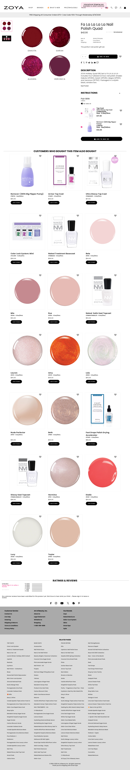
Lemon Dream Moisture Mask (70, 732)
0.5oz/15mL (90, 40)
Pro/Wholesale (70, 7)
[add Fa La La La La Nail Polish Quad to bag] (120, 56)
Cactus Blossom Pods (41, 691)
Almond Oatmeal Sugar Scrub (97, 723)
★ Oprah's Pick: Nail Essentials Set (98, 716)
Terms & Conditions (11, 625)
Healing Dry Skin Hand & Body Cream (72, 707)
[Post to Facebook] (81, 62)
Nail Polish (85, 86)
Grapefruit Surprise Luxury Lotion (71, 742)
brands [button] (40, 7)
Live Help (8, 617)
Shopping (37, 622)
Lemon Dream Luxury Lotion (97, 742)
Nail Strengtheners (94, 643)
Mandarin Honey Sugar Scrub (16, 713)
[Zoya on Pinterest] (79, 603)
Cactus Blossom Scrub (14, 723)
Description (88, 70)
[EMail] (95, 62)
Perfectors (10, 739)
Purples (36, 668)
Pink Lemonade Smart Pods (96, 659)
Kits (62, 646)
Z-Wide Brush (38, 710)
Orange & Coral (93, 697)
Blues (8, 672)
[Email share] (95, 62)
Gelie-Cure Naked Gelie (68, 720)
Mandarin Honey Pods (41, 684)
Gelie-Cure (37, 758)
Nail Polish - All (39, 665)
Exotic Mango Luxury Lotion (69, 739)
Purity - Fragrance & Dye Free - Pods (72, 688)
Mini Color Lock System (14, 678)
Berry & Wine (11, 697)
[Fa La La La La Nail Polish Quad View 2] (6, 38)
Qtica (65, 622)
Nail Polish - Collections (14, 668)
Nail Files (10, 749)
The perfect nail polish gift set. (93, 47)
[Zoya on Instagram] (56, 603)
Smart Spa (67, 625)
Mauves (36, 697)
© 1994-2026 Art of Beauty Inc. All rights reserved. (65, 764)
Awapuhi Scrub (93, 720)
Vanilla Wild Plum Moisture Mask (44, 729)
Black (90, 675)
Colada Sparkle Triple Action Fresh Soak (18, 700)
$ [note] (99, 116)
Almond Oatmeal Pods (14, 681)
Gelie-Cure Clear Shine (68, 726)
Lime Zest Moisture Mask (69, 729)
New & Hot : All (11, 652)
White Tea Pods (93, 684)
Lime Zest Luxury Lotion (95, 739)
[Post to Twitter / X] (84, 62)
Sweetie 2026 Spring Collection (70, 656)
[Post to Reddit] (89, 62)
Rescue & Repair (93, 646)
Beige (62, 697)
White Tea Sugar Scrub (68, 716)
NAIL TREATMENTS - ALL (41, 707)
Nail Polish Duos (39, 649)
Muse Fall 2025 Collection (96, 652)
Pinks (62, 662)
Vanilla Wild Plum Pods (68, 681)
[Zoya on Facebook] (51, 603)
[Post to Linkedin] (92, 62)
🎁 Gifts (9, 694)
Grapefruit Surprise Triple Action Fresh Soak (72, 704)
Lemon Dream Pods (94, 681)
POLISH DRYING (65, 643)
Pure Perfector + (12, 736)
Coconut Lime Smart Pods (69, 659)
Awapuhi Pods (92, 678)
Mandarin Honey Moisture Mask (98, 729)
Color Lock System (13, 646)
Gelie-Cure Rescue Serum (42, 694)
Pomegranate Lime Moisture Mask (17, 732)
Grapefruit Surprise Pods (68, 684)
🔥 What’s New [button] (53, 7)
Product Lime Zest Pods (41, 688)
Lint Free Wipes (93, 749)
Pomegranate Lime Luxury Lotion (17, 742)
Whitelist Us (38, 619)
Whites (90, 694)
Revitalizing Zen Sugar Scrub (43, 723)
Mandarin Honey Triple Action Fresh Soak (45, 704)
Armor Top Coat (66, 668)
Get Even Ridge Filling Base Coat (44, 672)
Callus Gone (11, 758)
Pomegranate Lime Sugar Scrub (44, 713)
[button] (14, 7)
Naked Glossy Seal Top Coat (16, 752)
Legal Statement (39, 617)
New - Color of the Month (96, 656)
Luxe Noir (91, 688)
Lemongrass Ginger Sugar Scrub (71, 723)
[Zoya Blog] (73, 603)
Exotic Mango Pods (13, 684)
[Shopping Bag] (125, 7)
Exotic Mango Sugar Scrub (96, 713)
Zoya (65, 614)
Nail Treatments (66, 749)
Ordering (8, 619)
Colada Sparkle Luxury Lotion (16, 745)
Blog (84, 7)
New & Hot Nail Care (67, 652)
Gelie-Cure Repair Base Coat (16, 707)
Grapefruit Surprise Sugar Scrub (17, 716)
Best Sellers (64, 672)
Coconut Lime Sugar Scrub (42, 659)
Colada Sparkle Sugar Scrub (96, 710)
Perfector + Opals (93, 732)
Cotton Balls (92, 736)
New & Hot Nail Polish (41, 652)
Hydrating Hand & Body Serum (97, 726)
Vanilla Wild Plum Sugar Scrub (70, 710)
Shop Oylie (10, 710)
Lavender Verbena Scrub (14, 726)
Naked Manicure (69, 617)
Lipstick (9, 659)
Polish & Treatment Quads (15, 649)
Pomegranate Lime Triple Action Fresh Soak (18, 704)
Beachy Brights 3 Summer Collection (45, 656)
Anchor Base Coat (66, 665)
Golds (63, 678)
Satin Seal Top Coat (40, 752)
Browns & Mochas (66, 675)
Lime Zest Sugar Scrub (68, 713)
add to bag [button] (99, 56)
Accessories (38, 646)
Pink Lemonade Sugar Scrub (42, 662)
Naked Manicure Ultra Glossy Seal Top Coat (45, 726)
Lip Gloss (10, 665)
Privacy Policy (9, 628)
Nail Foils (64, 752)
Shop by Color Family (95, 672)
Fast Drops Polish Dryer (95, 668)
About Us (37, 614)
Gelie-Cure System (69, 619)
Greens (36, 675)
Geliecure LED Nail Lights (41, 739)
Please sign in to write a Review (10, 586)
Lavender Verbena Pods (14, 691)
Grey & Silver (65, 694)
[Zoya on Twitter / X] (68, 603)
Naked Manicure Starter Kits (42, 755)
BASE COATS (38, 643)
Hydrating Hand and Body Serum (44, 720)
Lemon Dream (38, 716)
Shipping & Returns (11, 622)
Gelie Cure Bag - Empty (41, 745)
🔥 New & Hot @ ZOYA (95, 707)
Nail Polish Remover (40, 749)
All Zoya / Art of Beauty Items (70, 758)
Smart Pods (10, 755)
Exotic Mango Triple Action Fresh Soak (72, 700)
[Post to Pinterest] (86, 62)
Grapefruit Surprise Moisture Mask (44, 732)
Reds (89, 662)
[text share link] (97, 62)
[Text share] (97, 62)
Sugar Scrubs (11, 720)
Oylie (65, 628)
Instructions (89, 93)
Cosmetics (91, 752)
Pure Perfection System (41, 736)
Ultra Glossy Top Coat (68, 745)
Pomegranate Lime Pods (14, 688)
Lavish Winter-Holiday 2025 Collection (18, 656)
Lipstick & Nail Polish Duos (69, 649)
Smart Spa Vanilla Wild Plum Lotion (45, 742)
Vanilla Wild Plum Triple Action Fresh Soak (45, 700)
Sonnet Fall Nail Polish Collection (98, 649)
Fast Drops (91, 665)
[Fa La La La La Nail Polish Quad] (6, 26)
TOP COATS (10, 643)
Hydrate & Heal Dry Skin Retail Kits (72, 691)
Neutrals (9, 662)
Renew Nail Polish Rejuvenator (16, 675)
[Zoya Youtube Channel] (62, 603)
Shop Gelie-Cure (93, 691)
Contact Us (8, 614)
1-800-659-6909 (39, 625)
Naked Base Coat (93, 745)
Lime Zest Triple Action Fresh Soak (98, 700)
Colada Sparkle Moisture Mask (16, 729)
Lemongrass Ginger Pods (42, 681)
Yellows (36, 678)
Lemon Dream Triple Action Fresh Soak (99, 704)
